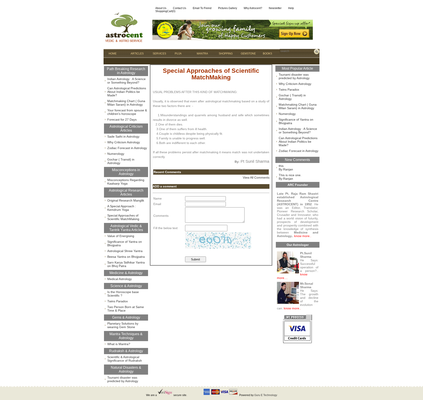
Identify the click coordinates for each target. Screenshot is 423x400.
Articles (137, 53)
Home (113, 53)
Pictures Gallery (227, 8)
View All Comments (256, 177)
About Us (160, 8)
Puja (178, 53)
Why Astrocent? (253, 8)
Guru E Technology (265, 395)
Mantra (202, 53)
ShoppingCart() (165, 11)
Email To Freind (202, 8)
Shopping (226, 53)
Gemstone (248, 53)
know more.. (302, 236)
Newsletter (275, 8)
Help (291, 8)
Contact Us (179, 8)
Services (159, 53)
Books (267, 53)
